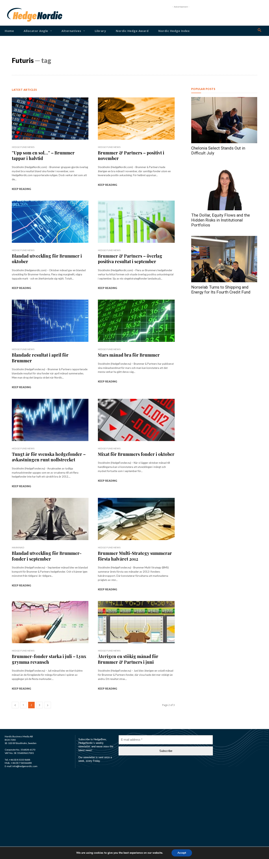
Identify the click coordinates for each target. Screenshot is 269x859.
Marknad (18, 547)
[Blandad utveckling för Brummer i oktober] (50, 222)
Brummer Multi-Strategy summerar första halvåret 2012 (135, 556)
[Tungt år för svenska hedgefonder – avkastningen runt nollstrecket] (50, 420)
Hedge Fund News (23, 147)
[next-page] (47, 705)
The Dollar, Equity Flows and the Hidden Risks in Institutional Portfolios (220, 220)
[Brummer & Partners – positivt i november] (136, 118)
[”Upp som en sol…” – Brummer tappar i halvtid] (50, 118)
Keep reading (21, 189)
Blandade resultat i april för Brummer (40, 358)
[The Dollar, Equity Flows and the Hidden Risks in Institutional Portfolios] (224, 187)
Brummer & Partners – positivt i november (131, 155)
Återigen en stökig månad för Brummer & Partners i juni (128, 659)
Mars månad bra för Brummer (129, 355)
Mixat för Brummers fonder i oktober (136, 454)
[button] (259, 30)
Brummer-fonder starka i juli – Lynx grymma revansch (49, 659)
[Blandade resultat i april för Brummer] (50, 321)
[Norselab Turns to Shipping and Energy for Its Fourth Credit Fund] (224, 259)
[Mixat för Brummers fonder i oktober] (136, 420)
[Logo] (18, 15)
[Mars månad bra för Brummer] (136, 321)
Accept (181, 853)
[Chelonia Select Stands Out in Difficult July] (224, 120)
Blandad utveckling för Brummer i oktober (47, 259)
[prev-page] (15, 705)
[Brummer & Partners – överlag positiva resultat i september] (136, 222)
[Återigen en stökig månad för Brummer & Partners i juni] (136, 622)
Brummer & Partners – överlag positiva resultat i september (130, 259)
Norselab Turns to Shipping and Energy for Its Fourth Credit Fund (220, 289)
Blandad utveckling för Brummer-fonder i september (47, 556)
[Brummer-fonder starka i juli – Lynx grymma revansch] (50, 622)
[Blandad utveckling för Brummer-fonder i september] (50, 519)
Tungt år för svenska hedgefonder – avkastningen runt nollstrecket (49, 457)
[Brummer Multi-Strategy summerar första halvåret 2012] (136, 519)
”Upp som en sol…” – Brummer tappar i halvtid (43, 155)
